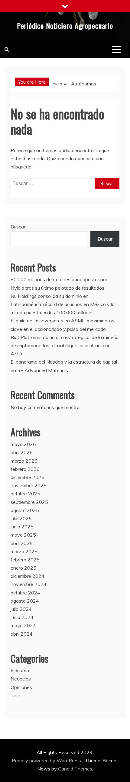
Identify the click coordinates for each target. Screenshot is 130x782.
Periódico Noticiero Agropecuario (65, 25)
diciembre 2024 (27, 576)
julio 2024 (21, 609)
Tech (16, 695)
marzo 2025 (24, 551)
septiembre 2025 (29, 502)
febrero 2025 (25, 560)
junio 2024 (22, 617)
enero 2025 (23, 568)
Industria (20, 670)
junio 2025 (22, 527)
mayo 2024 (23, 625)
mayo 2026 (23, 444)
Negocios (21, 679)
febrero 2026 (25, 469)
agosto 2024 (25, 601)
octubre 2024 (25, 593)
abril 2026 (22, 452)
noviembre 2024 (29, 584)
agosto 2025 (25, 510)
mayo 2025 (23, 535)
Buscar (18, 227)
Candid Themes (75, 769)
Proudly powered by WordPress (47, 760)
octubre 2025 (25, 494)
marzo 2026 (24, 461)
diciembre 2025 (27, 477)
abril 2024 (22, 634)
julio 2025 (21, 518)
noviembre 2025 (29, 485)
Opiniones (21, 687)
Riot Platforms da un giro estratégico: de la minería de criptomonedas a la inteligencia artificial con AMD (65, 345)
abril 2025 (22, 543)
